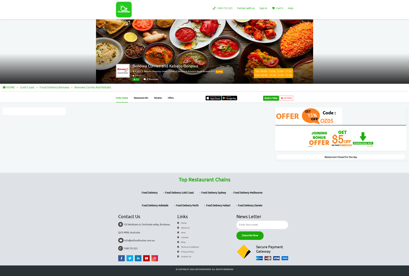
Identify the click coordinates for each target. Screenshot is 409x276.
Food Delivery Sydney (213, 192)
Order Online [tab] (122, 98)
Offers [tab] (171, 98)
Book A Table (271, 98)
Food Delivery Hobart (218, 205)
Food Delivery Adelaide (155, 205)
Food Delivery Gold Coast (179, 192)
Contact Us (186, 256)
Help (290, 8)
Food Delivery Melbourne (248, 192)
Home (184, 223)
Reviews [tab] (158, 98)
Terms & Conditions (190, 247)
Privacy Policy (187, 251)
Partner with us (246, 8)
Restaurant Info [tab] (141, 98)
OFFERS (287, 98)
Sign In (263, 8)
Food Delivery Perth (187, 205)
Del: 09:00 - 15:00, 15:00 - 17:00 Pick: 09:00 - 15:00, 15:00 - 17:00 (273, 73)
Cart (279, 8)
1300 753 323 (224, 8)
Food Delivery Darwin (250, 205)
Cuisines (185, 237)
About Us (185, 227)
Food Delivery (150, 192)
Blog (183, 242)
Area (183, 232)
